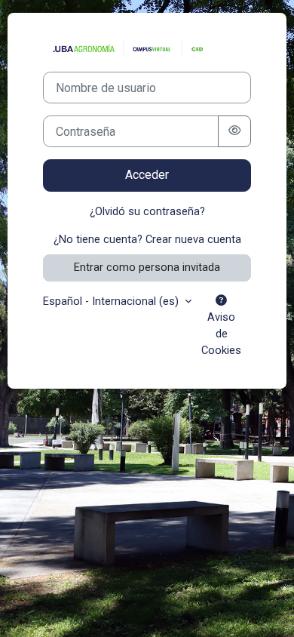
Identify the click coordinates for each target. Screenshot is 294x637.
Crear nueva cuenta (193, 239)
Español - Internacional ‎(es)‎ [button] (112, 301)
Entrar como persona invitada (147, 267)
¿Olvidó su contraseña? (147, 211)
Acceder (147, 175)
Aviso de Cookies (221, 333)
